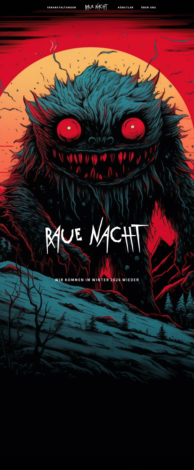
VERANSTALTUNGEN (61, 7)
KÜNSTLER (126, 7)
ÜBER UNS (148, 7)
